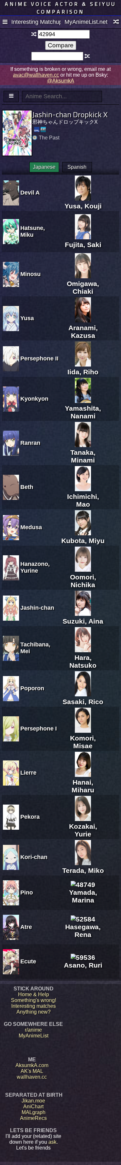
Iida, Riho (82, 372)
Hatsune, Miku (32, 231)
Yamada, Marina (83, 896)
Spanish (76, 167)
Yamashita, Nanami (83, 412)
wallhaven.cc (32, 1077)
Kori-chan (33, 857)
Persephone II (39, 358)
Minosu (30, 274)
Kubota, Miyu (83, 540)
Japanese (44, 167)
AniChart (33, 1106)
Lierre (28, 772)
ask (52, 1142)
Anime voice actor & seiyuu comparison (60, 7)
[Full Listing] (5, 22)
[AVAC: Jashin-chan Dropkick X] (43, 129)
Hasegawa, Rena (83, 930)
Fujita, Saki (83, 244)
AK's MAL (32, 1071)
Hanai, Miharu (83, 786)
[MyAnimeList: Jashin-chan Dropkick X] (36, 129)
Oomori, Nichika (83, 580)
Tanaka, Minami (83, 456)
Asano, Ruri (83, 965)
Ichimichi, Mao (83, 500)
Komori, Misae (83, 742)
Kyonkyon (34, 399)
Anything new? (33, 1012)
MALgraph (33, 1112)
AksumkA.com (31, 1065)
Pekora (30, 817)
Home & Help (33, 994)
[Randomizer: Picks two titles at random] (116, 22)
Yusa (27, 318)
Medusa (31, 527)
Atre (26, 927)
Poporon (32, 688)
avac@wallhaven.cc (36, 75)
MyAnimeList (33, 1035)
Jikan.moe (33, 1100)
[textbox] (63, 34)
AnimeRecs (33, 1118)
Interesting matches (33, 1006)
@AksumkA (60, 80)
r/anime (33, 1030)
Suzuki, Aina (83, 621)
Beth (26, 487)
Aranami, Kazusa (83, 331)
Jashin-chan (37, 608)
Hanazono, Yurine (35, 567)
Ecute (28, 961)
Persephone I (38, 728)
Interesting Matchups (35, 22)
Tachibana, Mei (35, 647)
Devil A (30, 192)
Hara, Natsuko (82, 661)
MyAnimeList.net (86, 22)
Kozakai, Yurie (83, 830)
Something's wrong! (33, 1000)
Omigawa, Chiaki (83, 287)
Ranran (30, 443)
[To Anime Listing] (11, 96)
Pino (26, 892)
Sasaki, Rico (83, 701)
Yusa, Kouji (83, 206)
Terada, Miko (83, 870)
